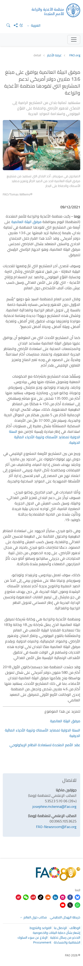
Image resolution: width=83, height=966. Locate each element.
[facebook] (70, 896)
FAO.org (74, 55)
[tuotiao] (33, 896)
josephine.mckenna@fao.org (55, 806)
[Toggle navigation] (73, 39)
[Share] (14, 25)
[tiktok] (40, 896)
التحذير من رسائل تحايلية (65, 937)
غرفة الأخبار (54, 55)
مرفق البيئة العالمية (26, 221)
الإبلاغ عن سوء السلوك (32, 937)
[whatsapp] (77, 904)
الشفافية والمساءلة (67, 942)
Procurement (42, 942)
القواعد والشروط (40, 928)
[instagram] (62, 896)
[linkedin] (55, 896)
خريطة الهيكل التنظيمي (65, 917)
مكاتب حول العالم (35, 917)
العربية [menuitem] (35, 25)
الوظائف (74, 928)
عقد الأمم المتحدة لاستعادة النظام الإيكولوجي (44, 744)
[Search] (6, 25)
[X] (70, 904)
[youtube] (62, 904)
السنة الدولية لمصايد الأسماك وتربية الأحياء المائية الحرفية (44, 437)
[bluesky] (77, 896)
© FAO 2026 (72, 955)
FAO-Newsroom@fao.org (56, 826)
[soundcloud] (48, 896)
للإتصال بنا (60, 928)
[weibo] (18, 896)
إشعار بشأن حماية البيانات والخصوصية (56, 933)
